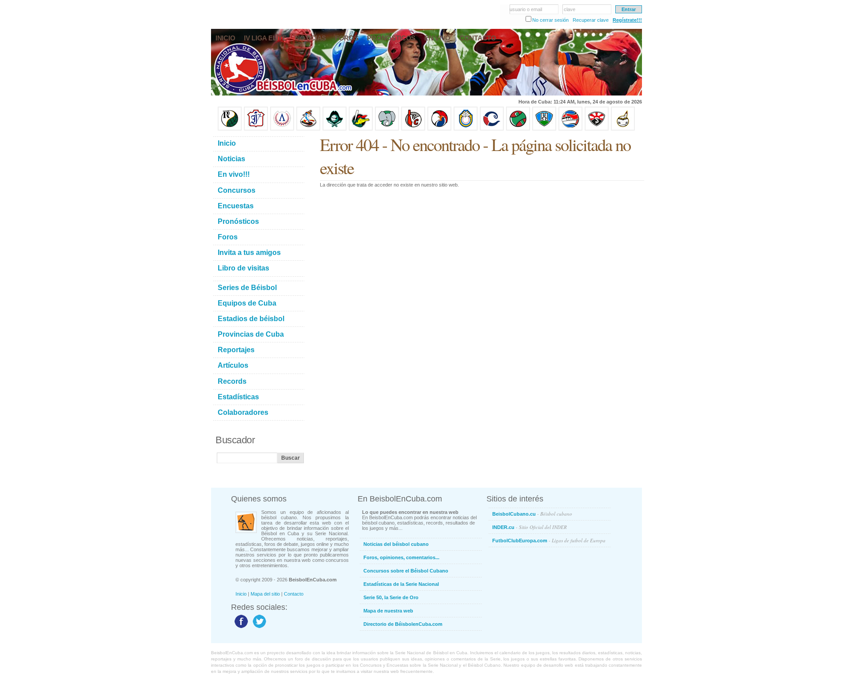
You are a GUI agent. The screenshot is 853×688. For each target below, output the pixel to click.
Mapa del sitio (265, 594)
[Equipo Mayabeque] (308, 128)
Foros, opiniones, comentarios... (401, 557)
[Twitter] (258, 627)
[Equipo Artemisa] (282, 128)
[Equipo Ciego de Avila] (466, 128)
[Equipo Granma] (570, 128)
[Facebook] (240, 627)
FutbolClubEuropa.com (549, 540)
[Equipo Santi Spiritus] (439, 128)
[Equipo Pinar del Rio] (230, 128)
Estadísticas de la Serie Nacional (401, 584)
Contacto (293, 594)
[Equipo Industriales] (256, 128)
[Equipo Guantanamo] (623, 128)
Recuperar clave (591, 20)
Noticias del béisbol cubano (396, 544)
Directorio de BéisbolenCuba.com (402, 624)
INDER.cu (529, 527)
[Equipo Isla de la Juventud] (335, 128)
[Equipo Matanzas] (361, 128)
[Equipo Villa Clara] (413, 128)
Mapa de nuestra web (388, 610)
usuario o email (526, 9)
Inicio (241, 594)
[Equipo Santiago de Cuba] (597, 128)
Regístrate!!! (627, 20)
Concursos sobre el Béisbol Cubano (405, 570)
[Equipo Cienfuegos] (387, 128)
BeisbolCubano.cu (532, 513)
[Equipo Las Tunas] (518, 128)
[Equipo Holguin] (544, 128)
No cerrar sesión (550, 20)
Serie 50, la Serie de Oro (391, 597)
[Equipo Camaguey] (492, 128)
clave (569, 9)
